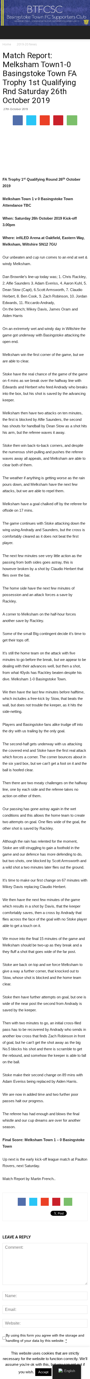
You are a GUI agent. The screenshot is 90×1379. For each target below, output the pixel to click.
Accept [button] (43, 1372)
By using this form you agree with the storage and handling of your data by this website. (45, 1338)
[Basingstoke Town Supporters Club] (45, 13)
